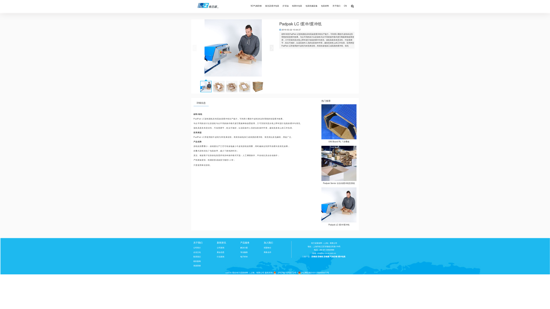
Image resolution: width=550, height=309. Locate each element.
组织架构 (197, 261)
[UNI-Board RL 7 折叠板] (339, 121)
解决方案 (244, 247)
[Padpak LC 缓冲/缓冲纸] (339, 205)
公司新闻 (220, 247)
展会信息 (220, 252)
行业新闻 (220, 256)
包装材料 (325, 5)
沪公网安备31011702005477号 (315, 272)
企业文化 (197, 252)
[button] (272, 48)
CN (345, 5)
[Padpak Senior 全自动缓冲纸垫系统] (339, 163)
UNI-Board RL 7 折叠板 (338, 141)
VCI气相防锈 (256, 5)
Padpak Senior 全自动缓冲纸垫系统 (339, 183)
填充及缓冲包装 (272, 5)
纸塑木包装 (297, 5)
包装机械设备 (312, 5)
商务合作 (267, 252)
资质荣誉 (197, 265)
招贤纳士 (267, 247)
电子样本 (244, 256)
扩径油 (286, 5)
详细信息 (201, 102)
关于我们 (336, 5)
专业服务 (244, 252)
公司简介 (197, 247)
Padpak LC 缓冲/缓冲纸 (338, 224)
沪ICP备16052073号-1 (288, 272)
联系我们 (197, 256)
